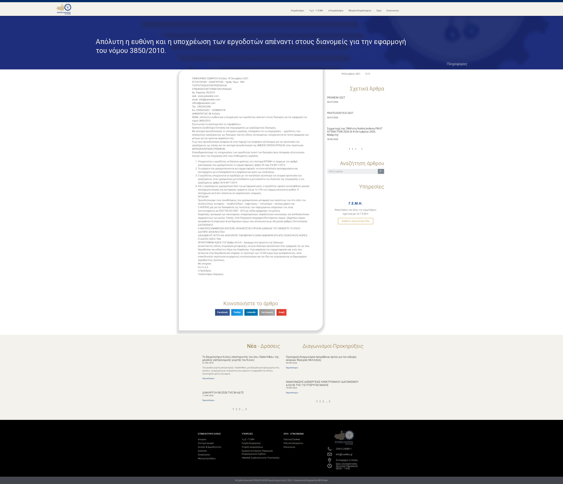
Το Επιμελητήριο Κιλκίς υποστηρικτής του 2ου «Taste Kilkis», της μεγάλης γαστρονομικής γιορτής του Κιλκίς (240, 358)
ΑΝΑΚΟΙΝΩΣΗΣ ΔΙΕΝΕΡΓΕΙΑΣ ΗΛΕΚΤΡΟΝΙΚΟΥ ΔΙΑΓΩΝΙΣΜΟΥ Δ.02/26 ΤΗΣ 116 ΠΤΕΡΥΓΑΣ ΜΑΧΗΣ (322, 383)
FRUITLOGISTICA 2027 (340, 112)
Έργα (379, 10)
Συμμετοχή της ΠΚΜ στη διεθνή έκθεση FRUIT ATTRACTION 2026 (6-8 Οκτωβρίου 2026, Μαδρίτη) (354, 131)
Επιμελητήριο (297, 10)
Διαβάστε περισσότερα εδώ (355, 221)
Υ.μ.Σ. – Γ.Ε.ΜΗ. (316, 10)
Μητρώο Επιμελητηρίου (360, 10)
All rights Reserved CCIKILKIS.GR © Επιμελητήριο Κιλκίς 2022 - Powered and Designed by (276, 480)
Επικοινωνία (393, 10)
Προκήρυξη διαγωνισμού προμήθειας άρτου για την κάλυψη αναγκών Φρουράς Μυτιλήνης (321, 358)
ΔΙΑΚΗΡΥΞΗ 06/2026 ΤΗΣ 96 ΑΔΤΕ (223, 392)
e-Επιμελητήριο (335, 10)
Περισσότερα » (208, 378)
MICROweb (323, 480)
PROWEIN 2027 (336, 97)
